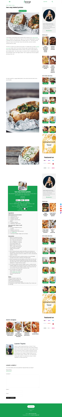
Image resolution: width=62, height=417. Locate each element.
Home (7, 5)
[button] (20, 196)
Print (18, 200)
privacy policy (31, 409)
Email (7, 393)
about (31, 410)
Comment (8, 373)
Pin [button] (23, 200)
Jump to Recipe (23, 10)
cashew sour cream (16, 271)
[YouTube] (61, 208)
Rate (28, 200)
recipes (13, 5)
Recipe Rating (9, 369)
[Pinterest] (61, 211)
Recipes (10, 5)
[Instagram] (61, 206)
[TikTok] (61, 213)
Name (7, 389)
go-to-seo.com (32, 413)
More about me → (49, 30)
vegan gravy (14, 232)
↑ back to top (31, 406)
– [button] (23, 208)
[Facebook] (61, 204)
